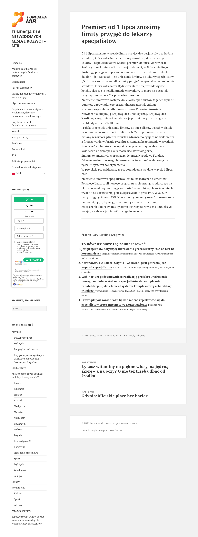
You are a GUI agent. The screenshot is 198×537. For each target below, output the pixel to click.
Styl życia (19, 343)
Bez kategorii (19, 368)
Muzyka (18, 412)
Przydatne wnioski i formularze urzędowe (24, 123)
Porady (16, 481)
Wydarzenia (18, 487)
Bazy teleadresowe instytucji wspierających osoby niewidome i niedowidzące (27, 112)
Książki (18, 400)
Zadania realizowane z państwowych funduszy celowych (25, 72)
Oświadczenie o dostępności (27, 167)
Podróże (18, 429)
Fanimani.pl (18, 149)
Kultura (18, 493)
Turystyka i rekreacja (26, 349)
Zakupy (18, 476)
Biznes (17, 383)
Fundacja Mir (114, 335)
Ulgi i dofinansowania (24, 103)
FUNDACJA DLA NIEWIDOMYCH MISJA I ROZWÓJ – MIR (29, 38)
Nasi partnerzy (20, 137)
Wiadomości (21, 470)
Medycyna (19, 406)
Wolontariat (18, 81)
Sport (17, 458)
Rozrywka (19, 447)
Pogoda (18, 435)
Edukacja (19, 388)
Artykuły (16, 332)
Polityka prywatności (23, 161)
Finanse (18, 394)
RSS (14, 155)
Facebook (17, 143)
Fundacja (17, 62)
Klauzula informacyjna (31, 281)
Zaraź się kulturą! (21, 510)
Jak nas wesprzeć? (22, 87)
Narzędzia (19, 417)
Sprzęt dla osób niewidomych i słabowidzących (29, 95)
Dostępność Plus (23, 337)
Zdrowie (18, 505)
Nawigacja (20, 423)
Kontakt (16, 131)
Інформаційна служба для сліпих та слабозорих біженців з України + (29, 359)
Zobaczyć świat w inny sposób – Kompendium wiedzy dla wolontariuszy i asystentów (29, 520)
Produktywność (22, 441)
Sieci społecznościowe (26, 452)
